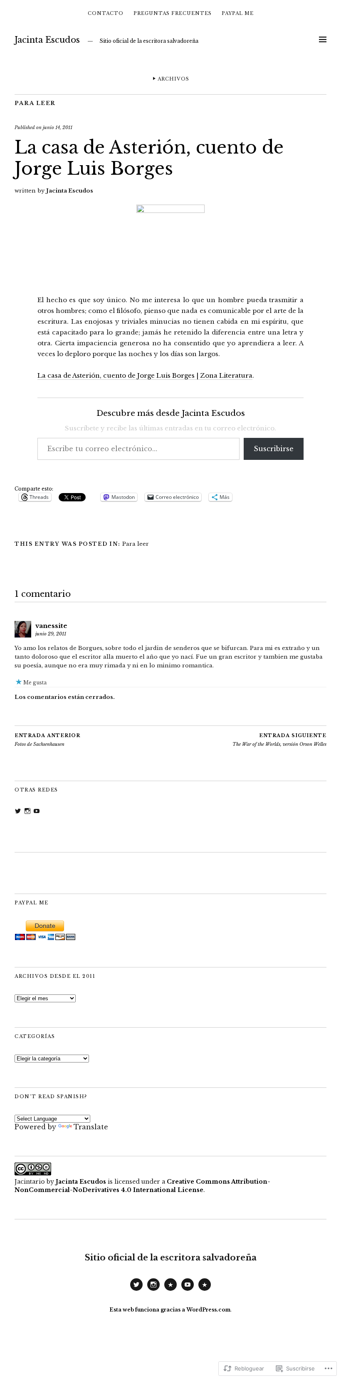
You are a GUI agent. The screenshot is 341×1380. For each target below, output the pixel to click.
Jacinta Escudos (47, 40)
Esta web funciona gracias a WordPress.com (169, 1310)
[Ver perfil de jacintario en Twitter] (18, 811)
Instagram (153, 1290)
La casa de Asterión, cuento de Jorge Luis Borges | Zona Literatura (144, 375)
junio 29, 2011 (50, 634)
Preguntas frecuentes (172, 13)
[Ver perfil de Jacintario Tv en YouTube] (36, 811)
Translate (91, 1127)
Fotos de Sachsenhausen (47, 740)
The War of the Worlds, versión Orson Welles (279, 740)
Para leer (35, 103)
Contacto (106, 13)
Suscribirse (274, 449)
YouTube (187, 1290)
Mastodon (170, 1290)
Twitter (136, 1290)
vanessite (51, 626)
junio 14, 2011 (57, 127)
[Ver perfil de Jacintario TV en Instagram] (27, 811)
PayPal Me (238, 13)
